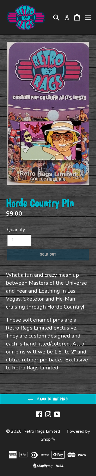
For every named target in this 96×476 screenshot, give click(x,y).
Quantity (16, 229)
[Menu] (88, 17)
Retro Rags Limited (41, 431)
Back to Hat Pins (52, 399)
